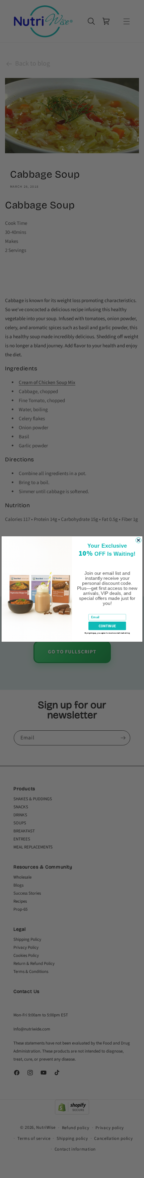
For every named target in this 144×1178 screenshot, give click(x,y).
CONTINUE (107, 625)
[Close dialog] (138, 540)
